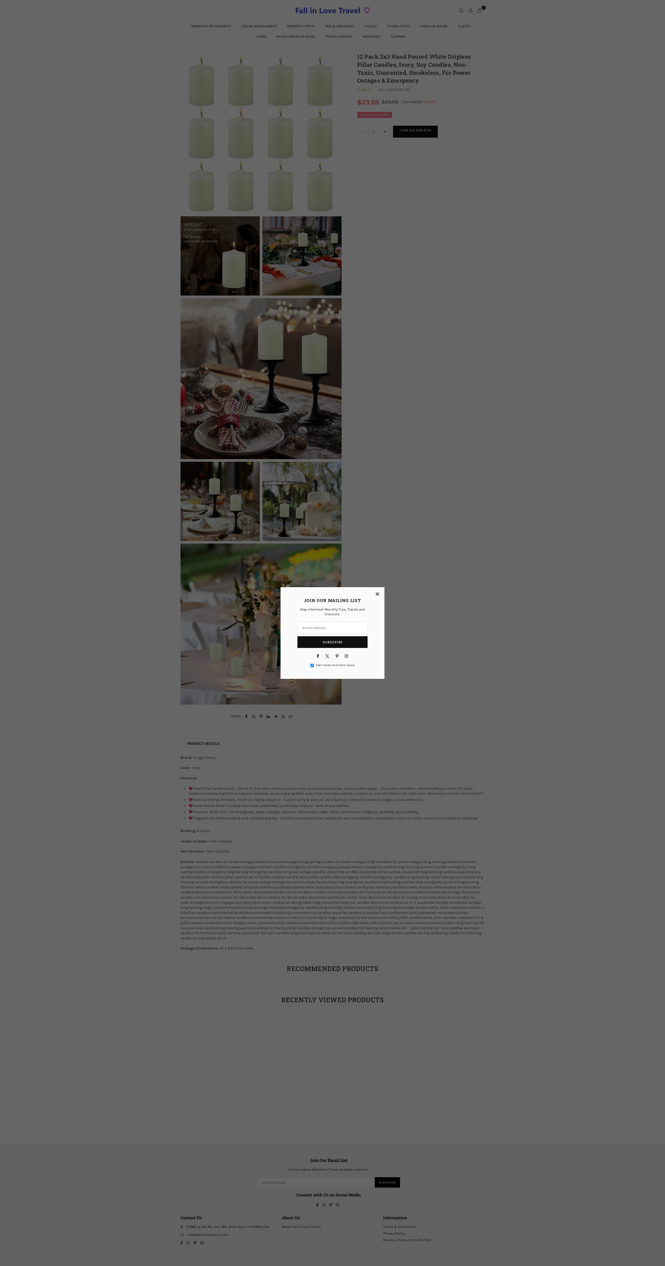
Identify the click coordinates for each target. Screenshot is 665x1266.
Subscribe (333, 642)
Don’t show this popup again (335, 665)
